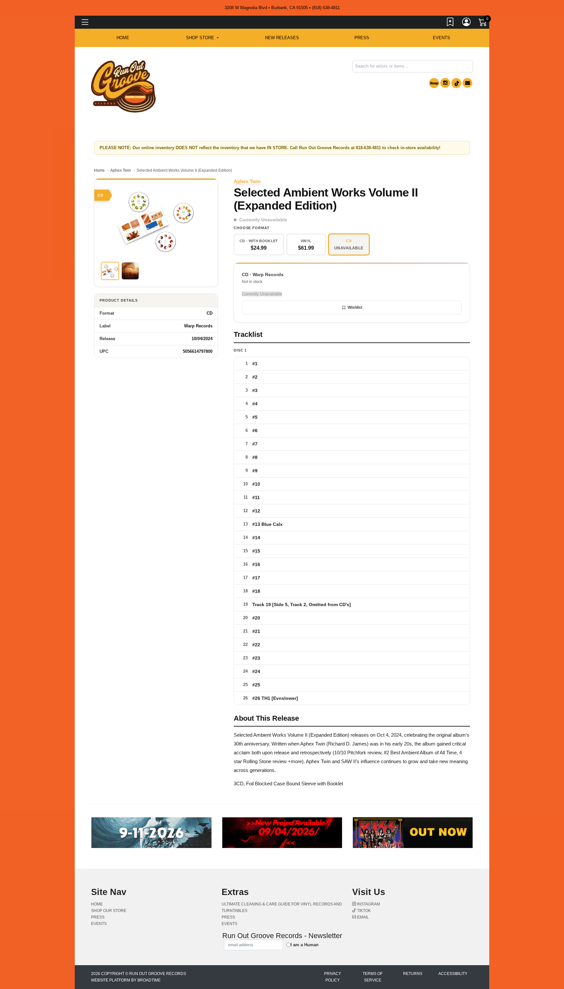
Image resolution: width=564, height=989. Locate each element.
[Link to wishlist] (450, 23)
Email (362, 917)
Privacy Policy (332, 976)
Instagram (368, 904)
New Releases (282, 37)
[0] (483, 23)
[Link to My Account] (466, 23)
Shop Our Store (108, 910)
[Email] (467, 82)
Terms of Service (373, 976)
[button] (202, 38)
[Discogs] (434, 83)
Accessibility (452, 973)
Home (99, 170)
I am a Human (304, 944)
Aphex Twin (120, 170)
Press (361, 37)
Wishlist (355, 307)
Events (441, 37)
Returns (412, 973)
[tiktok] (456, 83)
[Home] (123, 86)
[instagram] (445, 82)
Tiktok (363, 910)
